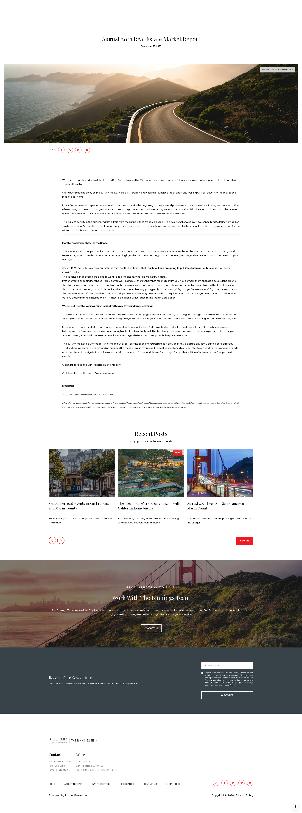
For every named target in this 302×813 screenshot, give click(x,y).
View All (244, 541)
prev (52, 540)
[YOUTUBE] (250, 783)
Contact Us (150, 784)
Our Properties (100, 784)
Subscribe (227, 695)
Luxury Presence (76, 795)
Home (52, 784)
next (60, 540)
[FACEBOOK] (224, 783)
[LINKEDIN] (233, 783)
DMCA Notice (173, 784)
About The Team (73, 784)
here (70, 365)
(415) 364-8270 (57, 766)
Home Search (126, 784)
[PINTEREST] (241, 783)
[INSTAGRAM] (216, 783)
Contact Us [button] (151, 628)
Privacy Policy (228, 685)
